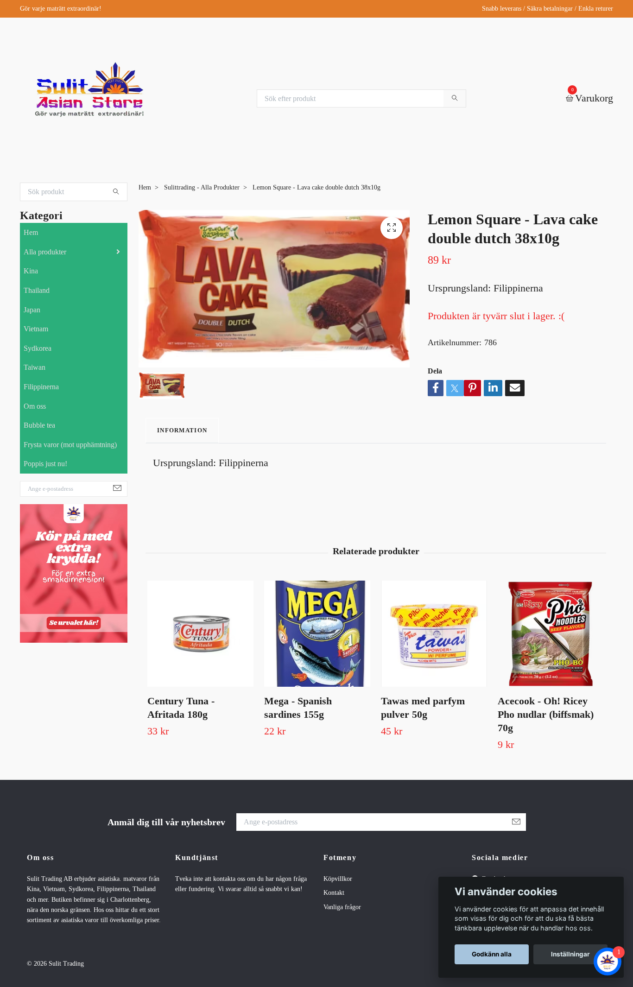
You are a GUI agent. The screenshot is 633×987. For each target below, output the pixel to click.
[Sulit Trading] (89, 98)
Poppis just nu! (45, 464)
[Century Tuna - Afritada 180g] (200, 634)
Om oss (35, 406)
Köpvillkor (337, 878)
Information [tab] (182, 430)
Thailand (37, 290)
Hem (31, 232)
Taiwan (34, 367)
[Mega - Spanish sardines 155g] (317, 634)
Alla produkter (45, 252)
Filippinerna (41, 387)
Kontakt (333, 892)
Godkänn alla (492, 954)
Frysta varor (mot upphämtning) (70, 445)
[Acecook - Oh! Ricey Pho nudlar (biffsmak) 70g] (551, 634)
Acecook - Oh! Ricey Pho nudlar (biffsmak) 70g (546, 714)
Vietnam (36, 329)
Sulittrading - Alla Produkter (202, 187)
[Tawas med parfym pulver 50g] (434, 634)
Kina (31, 271)
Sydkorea (37, 348)
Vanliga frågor (342, 907)
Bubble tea (39, 425)
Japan (32, 310)
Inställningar (570, 954)
